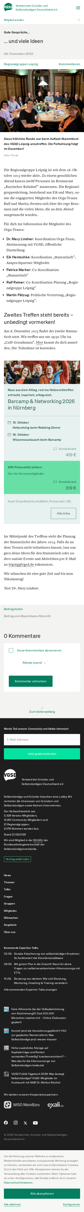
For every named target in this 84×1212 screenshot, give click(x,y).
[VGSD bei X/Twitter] (25, 1125)
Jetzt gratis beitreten (42, 754)
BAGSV (37, 840)
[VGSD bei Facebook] (5, 1124)
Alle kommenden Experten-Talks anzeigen (30, 989)
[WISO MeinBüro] (22, 1106)
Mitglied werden (14, 20)
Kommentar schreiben (30, 681)
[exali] (55, 1106)
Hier (39, 342)
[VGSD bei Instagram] (15, 1124)
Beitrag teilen (13, 609)
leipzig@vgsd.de (21, 564)
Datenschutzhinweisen (18, 1182)
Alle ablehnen (12, 1204)
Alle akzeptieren (42, 1193)
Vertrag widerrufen (17, 859)
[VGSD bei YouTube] (35, 1124)
